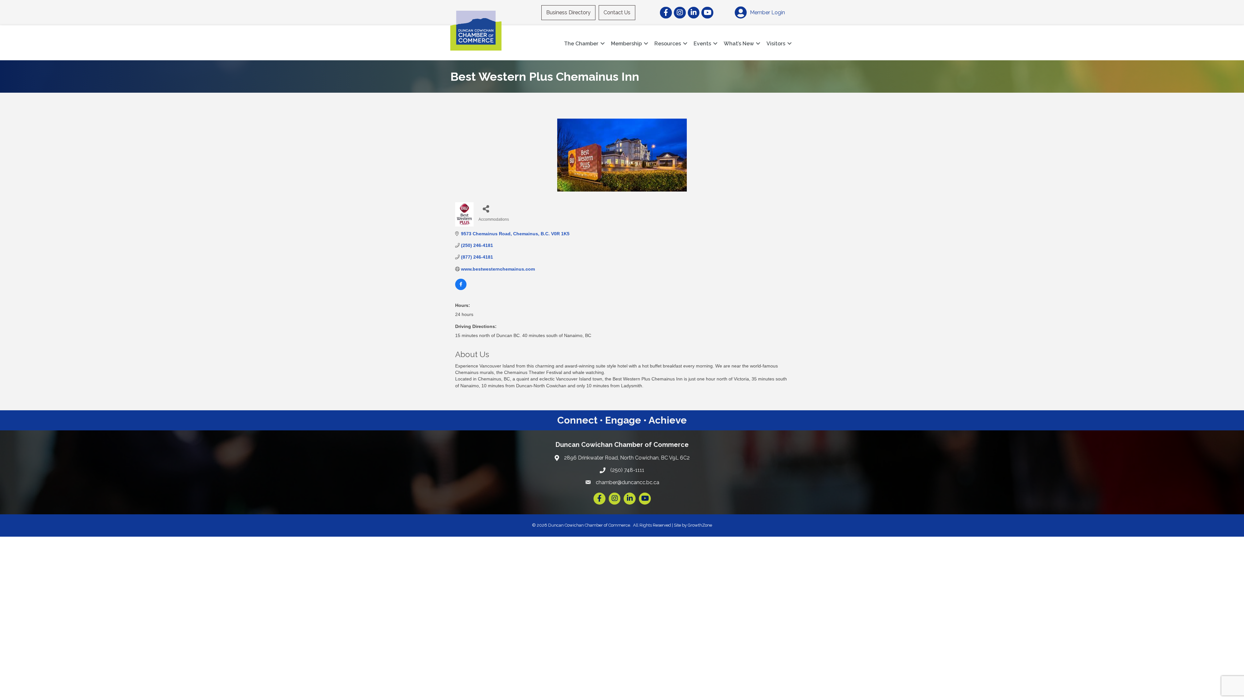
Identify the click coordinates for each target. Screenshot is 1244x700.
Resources (667, 44)
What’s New (739, 44)
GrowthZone (700, 525)
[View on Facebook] (460, 288)
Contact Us (617, 12)
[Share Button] (485, 208)
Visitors (775, 44)
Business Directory (568, 12)
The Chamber (581, 44)
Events (702, 44)
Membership (626, 44)
